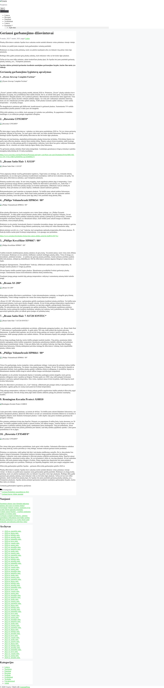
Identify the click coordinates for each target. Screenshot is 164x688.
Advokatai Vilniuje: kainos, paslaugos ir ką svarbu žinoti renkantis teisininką (15, 509)
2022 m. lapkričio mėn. (12, 621)
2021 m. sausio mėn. (11, 656)
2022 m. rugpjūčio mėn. (12, 627)
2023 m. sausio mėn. (11, 617)
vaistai (6, 683)
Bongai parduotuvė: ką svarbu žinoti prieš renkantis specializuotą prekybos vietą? (14, 521)
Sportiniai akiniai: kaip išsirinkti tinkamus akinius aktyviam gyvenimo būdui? (14, 505)
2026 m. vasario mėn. (12, 543)
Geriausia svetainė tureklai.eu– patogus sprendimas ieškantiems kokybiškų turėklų (15, 517)
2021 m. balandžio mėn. (12, 650)
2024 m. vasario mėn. (12, 591)
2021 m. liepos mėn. (11, 644)
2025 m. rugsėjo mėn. (12, 553)
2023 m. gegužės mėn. (12, 609)
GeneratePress (25, 687)
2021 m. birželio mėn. (12, 646)
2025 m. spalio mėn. (11, 551)
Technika (7, 679)
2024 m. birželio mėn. (12, 583)
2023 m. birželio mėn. (12, 607)
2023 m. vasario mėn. (12, 615)
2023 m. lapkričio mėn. (12, 597)
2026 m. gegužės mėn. (12, 537)
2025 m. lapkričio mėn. (12, 549)
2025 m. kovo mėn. (11, 565)
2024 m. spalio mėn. (11, 575)
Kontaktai (7, 26)
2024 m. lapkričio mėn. (12, 573)
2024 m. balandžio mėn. (12, 587)
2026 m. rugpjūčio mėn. (12, 531)
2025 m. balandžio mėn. (12, 563)
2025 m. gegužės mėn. (12, 561)
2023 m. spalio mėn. (11, 599)
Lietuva (7, 15)
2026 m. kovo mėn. (11, 541)
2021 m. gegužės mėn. (12, 648)
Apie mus (12, 28)
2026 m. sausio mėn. (11, 545)
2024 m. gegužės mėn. (12, 585)
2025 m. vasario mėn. (12, 567)
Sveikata (7, 675)
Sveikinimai (8, 21)
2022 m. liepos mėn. (11, 629)
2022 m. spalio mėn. (11, 623)
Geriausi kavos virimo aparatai (12, 494)
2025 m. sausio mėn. (11, 569)
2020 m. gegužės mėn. (12, 658)
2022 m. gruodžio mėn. (12, 619)
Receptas (7, 673)
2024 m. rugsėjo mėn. (12, 577)
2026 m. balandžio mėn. (12, 539)
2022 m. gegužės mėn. (12, 633)
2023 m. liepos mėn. (11, 605)
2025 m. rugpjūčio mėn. (12, 555)
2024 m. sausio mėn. (11, 593)
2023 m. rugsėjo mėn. (12, 601)
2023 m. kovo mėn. (11, 613)
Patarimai (7, 19)
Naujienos (8, 669)
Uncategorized (9, 681)
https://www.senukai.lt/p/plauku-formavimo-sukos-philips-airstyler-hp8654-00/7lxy (29, 236)
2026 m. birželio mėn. (12, 535)
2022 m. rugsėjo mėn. (12, 625)
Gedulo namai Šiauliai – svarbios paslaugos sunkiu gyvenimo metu (15, 513)
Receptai (7, 17)
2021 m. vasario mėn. (12, 654)
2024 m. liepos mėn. (11, 581)
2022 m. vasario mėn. (12, 637)
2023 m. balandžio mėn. (12, 611)
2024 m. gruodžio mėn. (12, 571)
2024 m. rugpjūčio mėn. (12, 579)
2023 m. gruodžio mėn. (12, 595)
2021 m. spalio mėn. (11, 639)
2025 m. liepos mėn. (11, 557)
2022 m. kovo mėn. (11, 635)
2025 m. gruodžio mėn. (12, 547)
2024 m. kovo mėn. (11, 589)
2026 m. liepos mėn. (11, 533)
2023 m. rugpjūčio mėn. (12, 603)
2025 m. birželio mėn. (12, 559)
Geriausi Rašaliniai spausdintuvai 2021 (15, 492)
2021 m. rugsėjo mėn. (12, 642)
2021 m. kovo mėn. (11, 652)
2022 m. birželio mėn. (12, 631)
